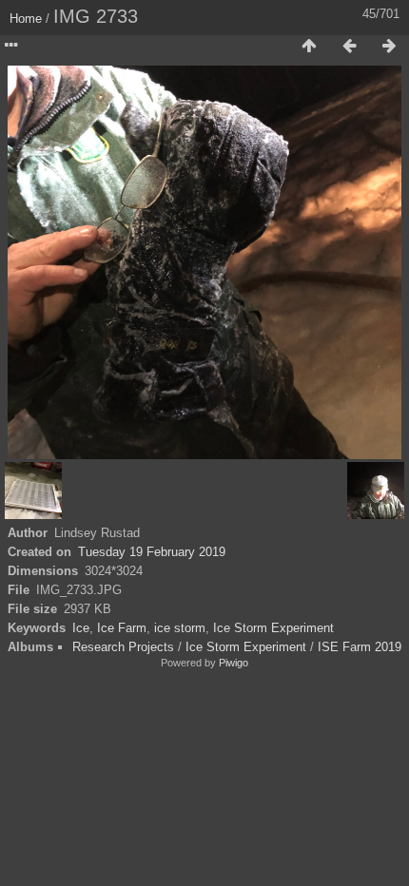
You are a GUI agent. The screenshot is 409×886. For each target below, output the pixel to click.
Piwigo (233, 662)
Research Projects (123, 647)
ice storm (179, 628)
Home (26, 18)
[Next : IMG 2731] (389, 46)
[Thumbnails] (309, 46)
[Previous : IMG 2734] (349, 46)
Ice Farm (121, 628)
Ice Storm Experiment (273, 628)
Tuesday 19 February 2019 (151, 552)
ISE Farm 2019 (359, 647)
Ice (80, 628)
